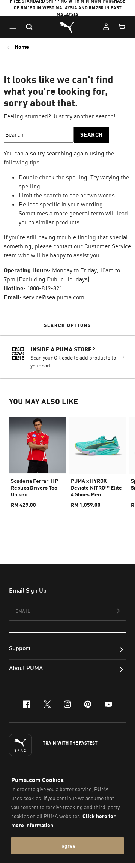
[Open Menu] (14, 26)
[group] (37, 459)
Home (22, 47)
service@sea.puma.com (53, 297)
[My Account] (106, 27)
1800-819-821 (44, 288)
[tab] (17, 524)
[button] (14, 26)
